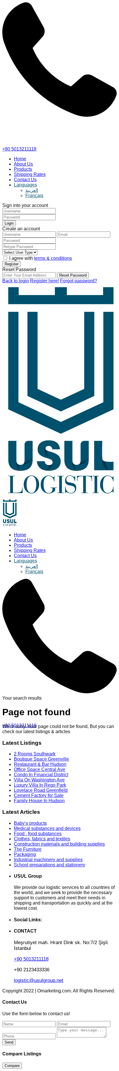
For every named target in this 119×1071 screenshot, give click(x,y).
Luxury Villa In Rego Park (40, 785)
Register (11, 264)
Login (9, 223)
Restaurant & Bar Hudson (40, 764)
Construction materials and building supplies (59, 844)
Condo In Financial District (41, 774)
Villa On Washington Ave (39, 779)
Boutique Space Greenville (41, 759)
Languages (25, 184)
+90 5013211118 (19, 149)
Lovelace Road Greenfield (41, 790)
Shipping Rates (30, 174)
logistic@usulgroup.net (38, 980)
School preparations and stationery (49, 864)
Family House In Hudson (39, 800)
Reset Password (73, 275)
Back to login (15, 280)
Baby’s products (30, 823)
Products (23, 169)
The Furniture (28, 849)
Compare (12, 1065)
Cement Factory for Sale (39, 795)
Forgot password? (78, 280)
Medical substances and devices (47, 828)
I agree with (40, 258)
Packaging (25, 854)
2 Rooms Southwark (34, 753)
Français (34, 195)
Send (9, 1042)
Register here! (44, 280)
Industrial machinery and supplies (48, 859)
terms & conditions (53, 258)
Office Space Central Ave (39, 769)
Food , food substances (38, 833)
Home (20, 158)
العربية (31, 190)
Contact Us (25, 179)
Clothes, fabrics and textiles (42, 838)
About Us (23, 164)
